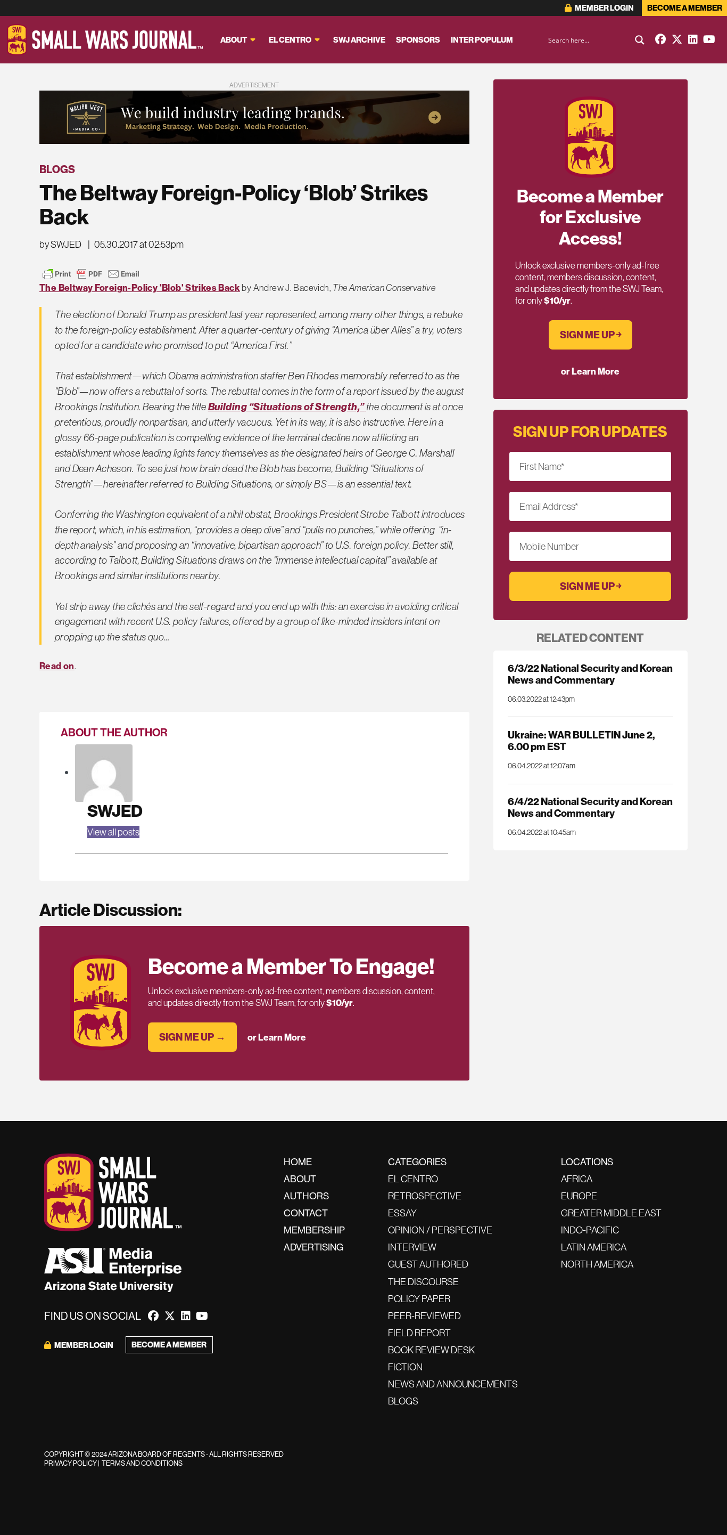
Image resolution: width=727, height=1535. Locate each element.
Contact (306, 1213)
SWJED (115, 810)
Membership (314, 1230)
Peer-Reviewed (424, 1316)
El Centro (290, 40)
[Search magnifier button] (640, 40)
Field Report (419, 1333)
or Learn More (276, 1037)
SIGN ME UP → (192, 1036)
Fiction (405, 1367)
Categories (417, 1162)
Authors (306, 1196)
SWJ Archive (359, 40)
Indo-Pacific (590, 1230)
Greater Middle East (611, 1213)
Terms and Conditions (142, 1463)
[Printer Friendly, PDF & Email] (91, 274)
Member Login (604, 8)
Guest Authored (428, 1264)
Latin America (593, 1247)
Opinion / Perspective (440, 1230)
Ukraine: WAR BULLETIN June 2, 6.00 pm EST (581, 740)
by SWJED (60, 244)
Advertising (313, 1247)
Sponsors (418, 40)
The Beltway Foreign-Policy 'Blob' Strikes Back (139, 287)
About (233, 40)
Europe (579, 1196)
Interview (412, 1247)
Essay (402, 1213)
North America (597, 1264)
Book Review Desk (431, 1350)
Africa (576, 1179)
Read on (57, 665)
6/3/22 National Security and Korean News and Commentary (590, 674)
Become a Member (684, 8)
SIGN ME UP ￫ (590, 334)
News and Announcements (453, 1384)
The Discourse (423, 1282)
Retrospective (424, 1196)
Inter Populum (482, 40)
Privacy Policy (70, 1463)
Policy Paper (419, 1299)
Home (298, 1162)
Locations (587, 1162)
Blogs (57, 169)
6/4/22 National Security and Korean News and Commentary (590, 807)
